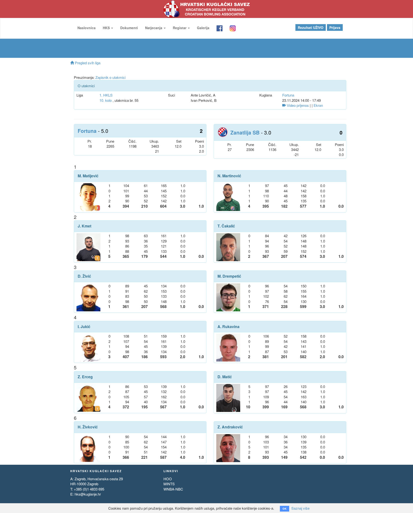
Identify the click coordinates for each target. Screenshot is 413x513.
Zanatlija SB (245, 132)
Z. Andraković (230, 427)
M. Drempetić (229, 276)
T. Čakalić (226, 226)
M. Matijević (88, 175)
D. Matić (224, 376)
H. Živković (88, 427)
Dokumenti (129, 27)
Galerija (203, 27)
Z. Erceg (85, 376)
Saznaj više (300, 508)
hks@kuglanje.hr (88, 494)
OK (285, 508)
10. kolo (105, 100)
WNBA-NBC (173, 488)
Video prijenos (297, 105)
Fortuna (288, 94)
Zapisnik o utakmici (110, 77)
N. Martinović (229, 175)
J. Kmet (84, 226)
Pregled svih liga (87, 62)
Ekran (318, 105)
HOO (167, 478)
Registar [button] (180, 27)
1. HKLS (106, 94)
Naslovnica (86, 27)
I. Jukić (84, 326)
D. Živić (84, 276)
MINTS (169, 483)
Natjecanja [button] (154, 27)
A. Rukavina (228, 326)
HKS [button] (107, 27)
